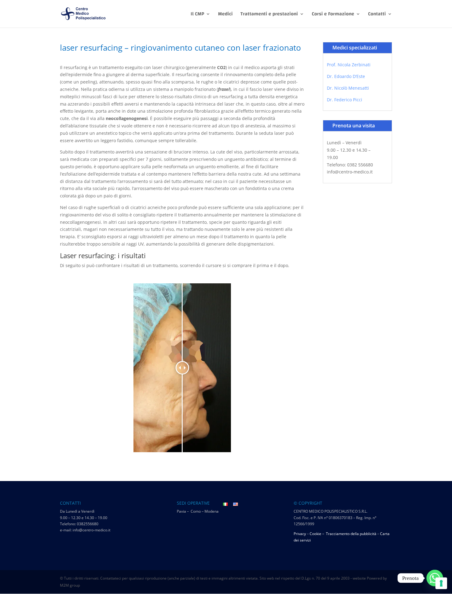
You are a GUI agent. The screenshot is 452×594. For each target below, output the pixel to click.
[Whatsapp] (434, 578)
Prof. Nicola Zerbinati (349, 65)
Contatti (377, 15)
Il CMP (197, 15)
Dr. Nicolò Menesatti (348, 88)
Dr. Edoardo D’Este (346, 76)
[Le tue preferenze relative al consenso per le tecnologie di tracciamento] (441, 583)
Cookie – (317, 533)
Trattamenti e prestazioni (269, 15)
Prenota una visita (353, 125)
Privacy (300, 533)
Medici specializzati (354, 47)
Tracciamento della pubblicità (351, 533)
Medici (225, 15)
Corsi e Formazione (333, 15)
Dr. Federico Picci (344, 100)
